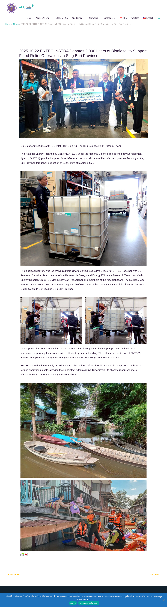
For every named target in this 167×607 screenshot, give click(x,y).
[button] (159, 18)
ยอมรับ (73, 603)
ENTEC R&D (62, 18)
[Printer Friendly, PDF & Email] (26, 555)
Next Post (156, 574)
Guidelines (77, 18)
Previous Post (13, 574)
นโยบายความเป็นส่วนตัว (88, 603)
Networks (93, 18)
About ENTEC (42, 18)
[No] (163, 600)
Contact (135, 18)
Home (28, 18)
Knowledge (107, 18)
